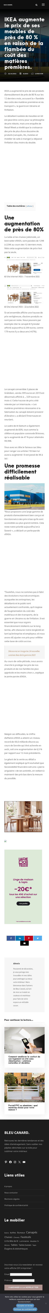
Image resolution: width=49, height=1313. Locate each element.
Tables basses (25, 1245)
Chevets (16, 1237)
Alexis (25, 74)
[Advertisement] (24, 171)
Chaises (8, 1237)
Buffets (13, 1232)
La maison (39, 74)
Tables (14, 1244)
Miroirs (7, 1245)
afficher (29, 206)
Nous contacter (11, 1192)
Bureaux (21, 1232)
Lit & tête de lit (11, 1241)
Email (7, 1274)
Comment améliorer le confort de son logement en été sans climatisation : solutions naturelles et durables (24, 1060)
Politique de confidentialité (16, 1205)
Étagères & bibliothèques (16, 1248)
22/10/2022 (12, 74)
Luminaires (24, 1241)
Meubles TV (34, 1241)
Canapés (31, 1232)
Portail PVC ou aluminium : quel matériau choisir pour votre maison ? (23, 1108)
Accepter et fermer (25, 1306)
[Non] (46, 1303)
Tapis (34, 1245)
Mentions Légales (12, 1199)
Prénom (8, 1280)
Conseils (37, 1049)
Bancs (6, 1233)
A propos (8, 1186)
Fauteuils (26, 1237)
